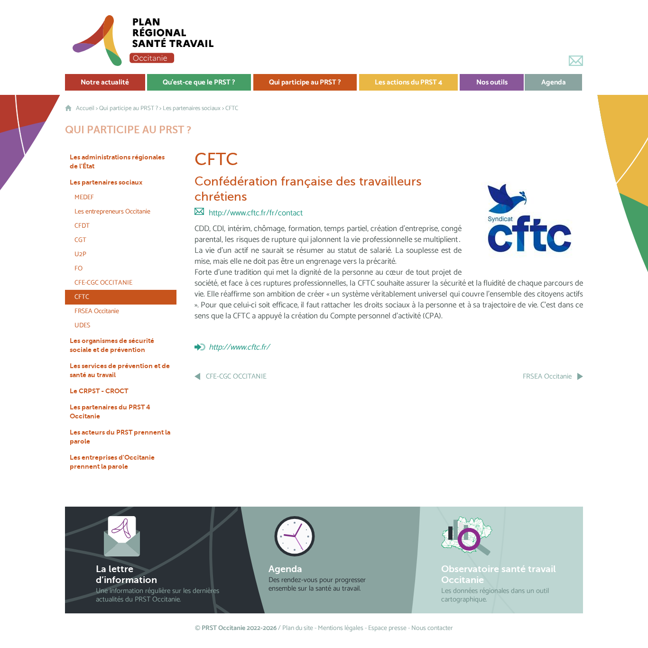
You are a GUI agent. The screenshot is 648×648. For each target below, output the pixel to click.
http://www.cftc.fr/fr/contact (256, 213)
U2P (80, 254)
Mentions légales (340, 628)
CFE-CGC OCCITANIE (103, 283)
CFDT (82, 226)
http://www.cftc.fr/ (239, 347)
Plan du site (297, 628)
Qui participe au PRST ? (128, 108)
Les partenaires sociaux (192, 108)
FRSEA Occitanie (96, 311)
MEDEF (84, 197)
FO (78, 268)
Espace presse (387, 628)
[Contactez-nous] (576, 61)
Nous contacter (432, 628)
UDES (82, 325)
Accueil (85, 108)
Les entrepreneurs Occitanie (112, 211)
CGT (80, 240)
